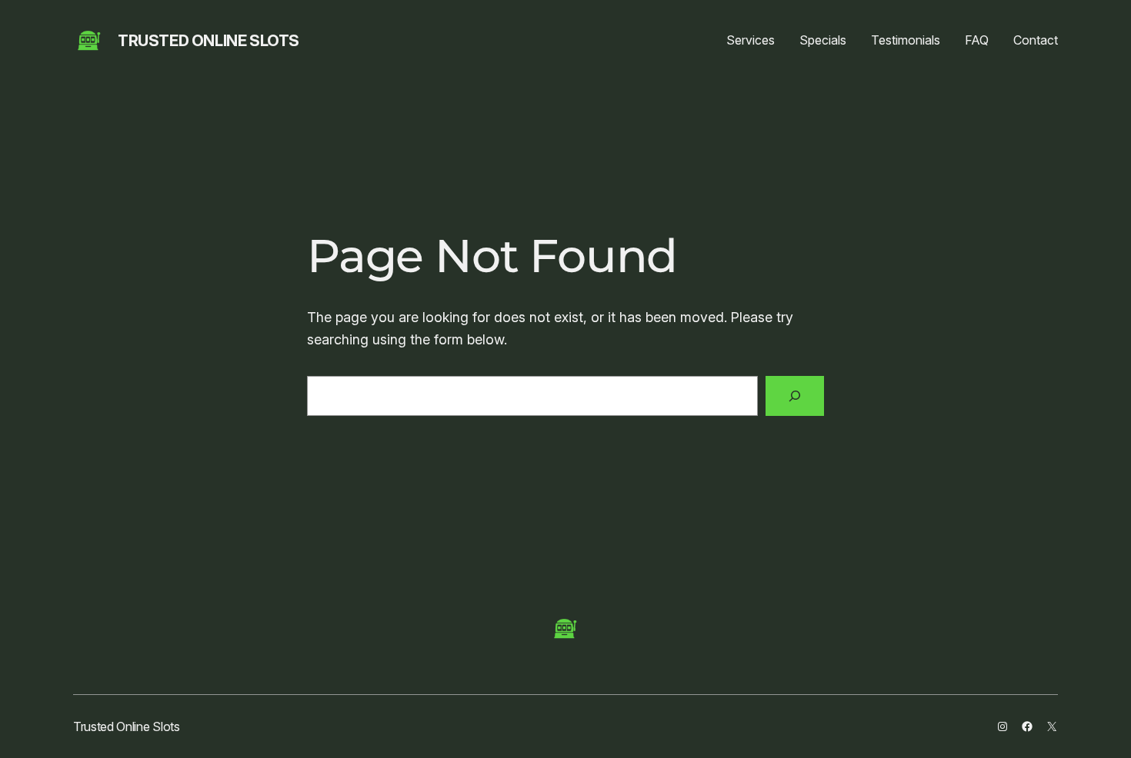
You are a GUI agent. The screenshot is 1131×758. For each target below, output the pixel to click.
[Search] (795, 396)
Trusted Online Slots (208, 41)
